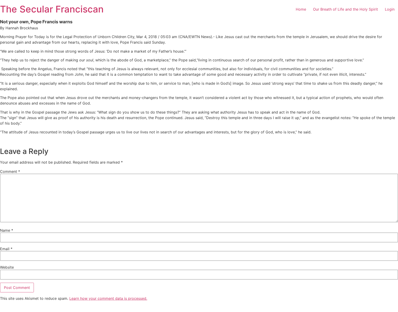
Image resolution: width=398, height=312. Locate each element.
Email (6, 249)
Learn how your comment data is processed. (108, 298)
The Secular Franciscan (52, 9)
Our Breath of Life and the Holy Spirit (345, 9)
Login (390, 9)
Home (301, 9)
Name (6, 230)
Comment (10, 171)
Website (7, 267)
